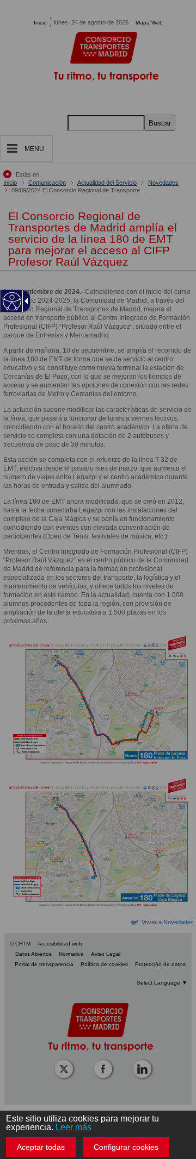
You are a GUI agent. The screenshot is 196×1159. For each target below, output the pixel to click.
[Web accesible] (12, 301)
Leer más (73, 1127)
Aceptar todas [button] (41, 1147)
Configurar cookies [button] (126, 1147)
